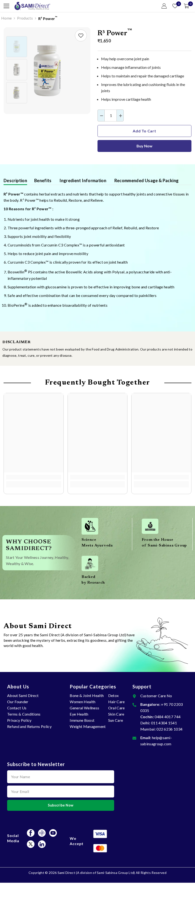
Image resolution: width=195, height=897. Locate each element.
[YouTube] (53, 833)
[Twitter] (30, 844)
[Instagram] (42, 833)
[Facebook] (30, 833)
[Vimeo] (42, 844)
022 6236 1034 (169, 729)
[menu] (6, 6)
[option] (47, 70)
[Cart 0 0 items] (186, 6)
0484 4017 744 (167, 716)
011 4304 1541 (164, 723)
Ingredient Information (82, 180)
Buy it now (144, 146)
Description (15, 180)
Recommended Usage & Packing (146, 180)
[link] (81, 35)
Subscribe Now (60, 805)
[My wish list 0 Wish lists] (175, 6)
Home (6, 18)
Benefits (43, 180)
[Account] (164, 6)
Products (25, 18)
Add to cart (144, 131)
